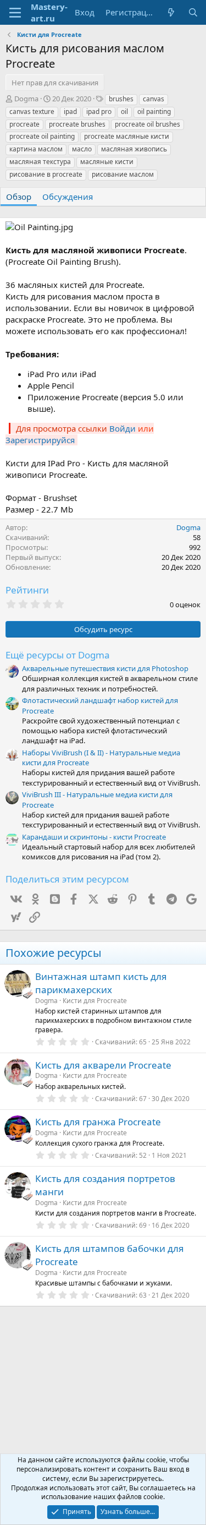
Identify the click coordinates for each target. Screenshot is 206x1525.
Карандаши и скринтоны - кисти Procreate (94, 837)
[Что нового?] (171, 12)
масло (82, 149)
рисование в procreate (45, 174)
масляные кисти (106, 161)
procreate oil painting (42, 136)
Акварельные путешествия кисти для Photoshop (105, 668)
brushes (121, 99)
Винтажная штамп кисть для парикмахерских (101, 983)
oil (124, 111)
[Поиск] (193, 12)
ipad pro (99, 111)
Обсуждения (67, 196)
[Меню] (15, 13)
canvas (153, 99)
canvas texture (31, 111)
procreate (24, 124)
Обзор (18, 196)
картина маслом (36, 149)
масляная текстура (40, 161)
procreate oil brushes (147, 124)
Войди (122, 428)
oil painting (154, 111)
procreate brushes (77, 124)
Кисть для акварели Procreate (103, 1065)
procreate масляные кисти (126, 136)
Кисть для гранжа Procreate (98, 1121)
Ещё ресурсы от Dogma (57, 655)
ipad (70, 111)
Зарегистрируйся (40, 439)
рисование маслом (123, 174)
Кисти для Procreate (95, 1000)
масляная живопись (134, 149)
